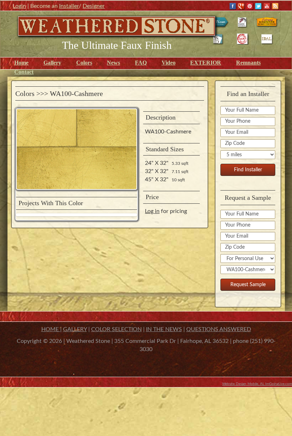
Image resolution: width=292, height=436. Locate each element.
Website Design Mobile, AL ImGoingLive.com (257, 384)
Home (21, 63)
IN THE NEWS (164, 329)
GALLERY (75, 329)
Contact (23, 72)
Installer (69, 6)
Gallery (52, 63)
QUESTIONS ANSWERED (218, 329)
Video (169, 63)
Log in (152, 211)
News (113, 63)
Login (19, 6)
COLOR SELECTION (116, 329)
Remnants (248, 63)
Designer (94, 6)
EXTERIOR (205, 63)
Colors (84, 63)
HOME (50, 329)
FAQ (141, 63)
